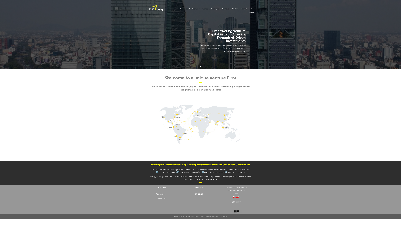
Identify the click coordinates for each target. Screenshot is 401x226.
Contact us (161, 198)
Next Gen (236, 9)
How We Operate (191, 9)
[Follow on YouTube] (201, 194)
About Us (178, 9)
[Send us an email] (196, 194)
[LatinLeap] (155, 8)
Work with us (161, 194)
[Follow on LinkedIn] (199, 194)
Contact (252, 12)
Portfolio (225, 9)
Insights (244, 9)
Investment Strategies (210, 9)
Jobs (252, 9)
